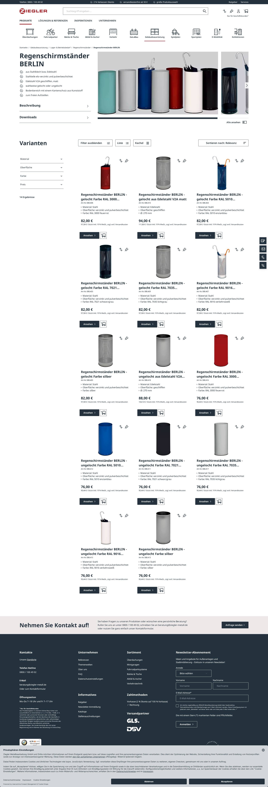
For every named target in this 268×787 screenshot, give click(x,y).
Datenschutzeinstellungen (90, 678)
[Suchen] (204, 11)
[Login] (238, 11)
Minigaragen (133, 664)
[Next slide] (246, 85)
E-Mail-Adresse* (183, 692)
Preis (23, 184)
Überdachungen (135, 659)
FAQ (80, 674)
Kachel (139, 143)
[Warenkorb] (245, 11)
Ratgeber (82, 702)
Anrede (179, 667)
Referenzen (83, 659)
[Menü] (39, 740)
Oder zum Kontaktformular (33, 688)
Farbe (23, 175)
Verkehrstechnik (135, 683)
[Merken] (231, 11)
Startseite (23, 47)
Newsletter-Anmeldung (89, 706)
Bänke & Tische (134, 674)
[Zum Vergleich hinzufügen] (120, 160)
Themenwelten (85, 664)
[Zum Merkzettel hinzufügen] (126, 160)
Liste (120, 143)
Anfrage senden (234, 625)
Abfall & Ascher (134, 678)
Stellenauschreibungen (89, 716)
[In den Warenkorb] (103, 235)
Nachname (218, 680)
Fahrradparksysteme (137, 669)
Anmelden (185, 724)
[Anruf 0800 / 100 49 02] (263, 257)
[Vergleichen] (224, 11)
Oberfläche (26, 167)
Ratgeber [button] (233, 2)
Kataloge (82, 711)
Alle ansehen (234, 122)
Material (24, 158)
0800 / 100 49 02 (28, 672)
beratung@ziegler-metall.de (33, 684)
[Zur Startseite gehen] (33, 11)
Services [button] (244, 2)
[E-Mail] (263, 249)
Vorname (180, 680)
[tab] (30, 33)
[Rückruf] (263, 265)
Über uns (82, 669)
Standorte (31, 659)
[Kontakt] (263, 240)
